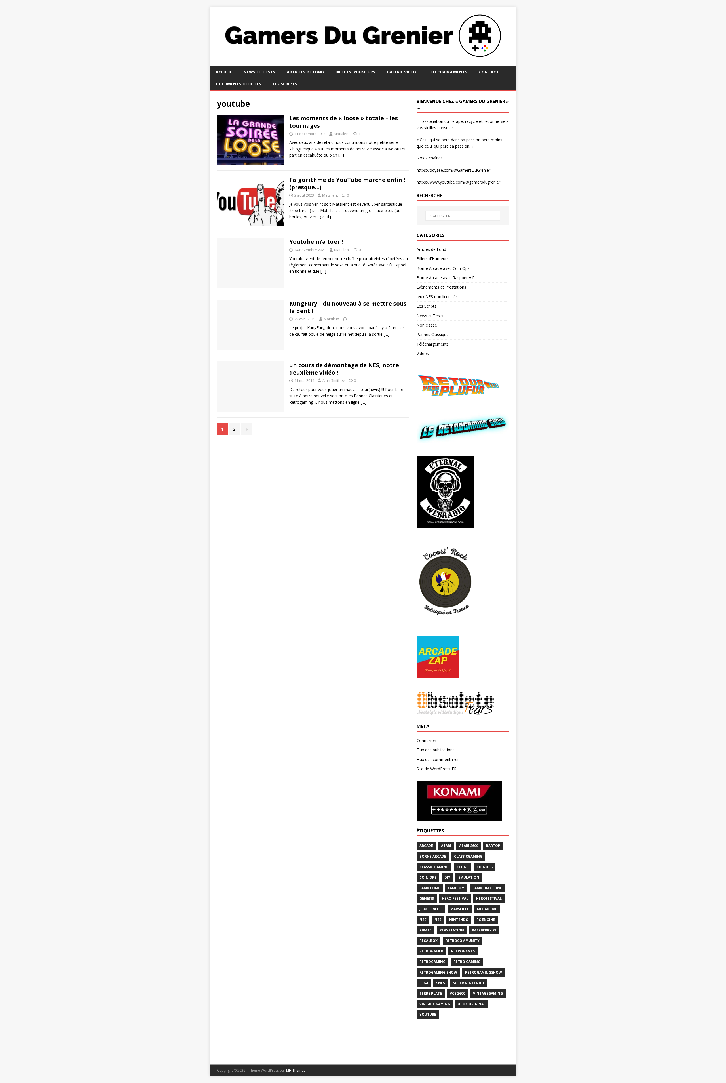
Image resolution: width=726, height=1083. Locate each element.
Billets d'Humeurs (433, 258)
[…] (341, 155)
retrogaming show (438, 972)
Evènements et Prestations (441, 287)
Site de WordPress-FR (437, 768)
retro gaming (466, 961)
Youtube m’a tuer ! (316, 241)
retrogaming (432, 961)
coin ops (427, 877)
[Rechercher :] (463, 216)
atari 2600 (468, 845)
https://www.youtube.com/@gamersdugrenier (458, 182)
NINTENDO (458, 919)
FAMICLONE (429, 888)
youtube (427, 1014)
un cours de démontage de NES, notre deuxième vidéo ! (344, 368)
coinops (484, 867)
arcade (426, 845)
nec (423, 919)
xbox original (472, 1004)
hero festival (455, 898)
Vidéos (423, 353)
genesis (426, 898)
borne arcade (432, 856)
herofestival (489, 898)
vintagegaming (488, 993)
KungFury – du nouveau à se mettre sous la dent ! (347, 307)
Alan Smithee (333, 380)
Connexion (426, 740)
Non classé (427, 325)
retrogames (463, 951)
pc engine (485, 919)
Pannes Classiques (434, 334)
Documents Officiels (238, 84)
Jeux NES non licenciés (437, 296)
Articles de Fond (305, 72)
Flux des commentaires (438, 759)
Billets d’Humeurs (355, 72)
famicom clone (487, 888)
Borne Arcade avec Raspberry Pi (446, 277)
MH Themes (295, 1070)
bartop (493, 845)
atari (446, 845)
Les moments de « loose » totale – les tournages (343, 121)
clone (462, 867)
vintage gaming (434, 1004)
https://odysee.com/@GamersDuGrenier (453, 170)
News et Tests (259, 72)
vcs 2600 (457, 993)
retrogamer (431, 951)
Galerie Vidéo (401, 72)
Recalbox (428, 940)
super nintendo (468, 983)
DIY (447, 877)
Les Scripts (285, 84)
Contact (489, 72)
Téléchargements (447, 72)
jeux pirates (430, 909)
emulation (468, 877)
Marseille (459, 909)
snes (440, 983)
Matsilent (342, 133)
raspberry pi (484, 930)
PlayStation (452, 930)
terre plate (430, 993)
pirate (425, 930)
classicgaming (468, 856)
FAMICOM (456, 888)
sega (423, 983)
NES (437, 919)
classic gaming (434, 867)
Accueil (224, 72)
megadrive (487, 909)
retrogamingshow (483, 972)
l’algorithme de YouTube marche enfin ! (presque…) (347, 183)
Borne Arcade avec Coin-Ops (443, 268)
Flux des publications (436, 749)
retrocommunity (463, 940)
